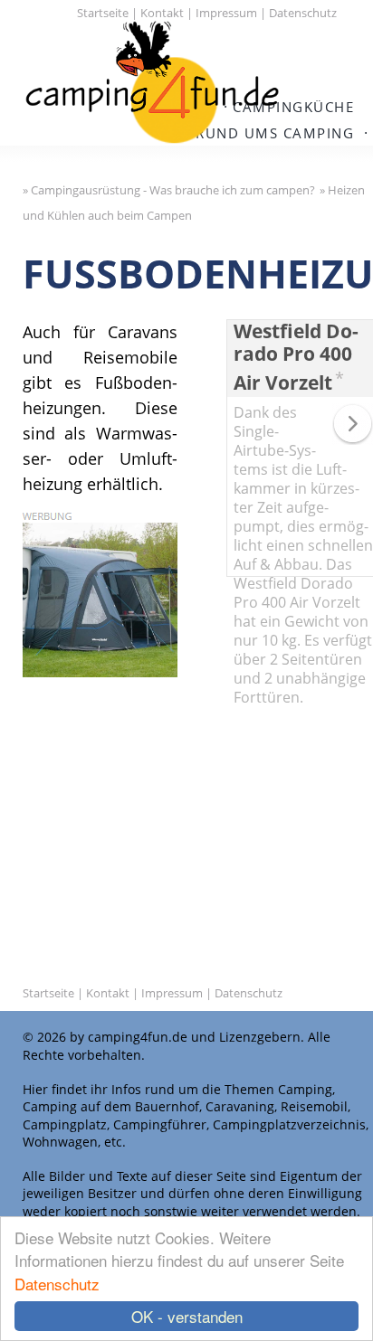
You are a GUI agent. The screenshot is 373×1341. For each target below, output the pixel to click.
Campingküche (293, 107)
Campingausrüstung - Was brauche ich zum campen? (173, 190)
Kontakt (162, 13)
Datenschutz (57, 1283)
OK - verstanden (187, 1316)
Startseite (103, 13)
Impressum (226, 13)
